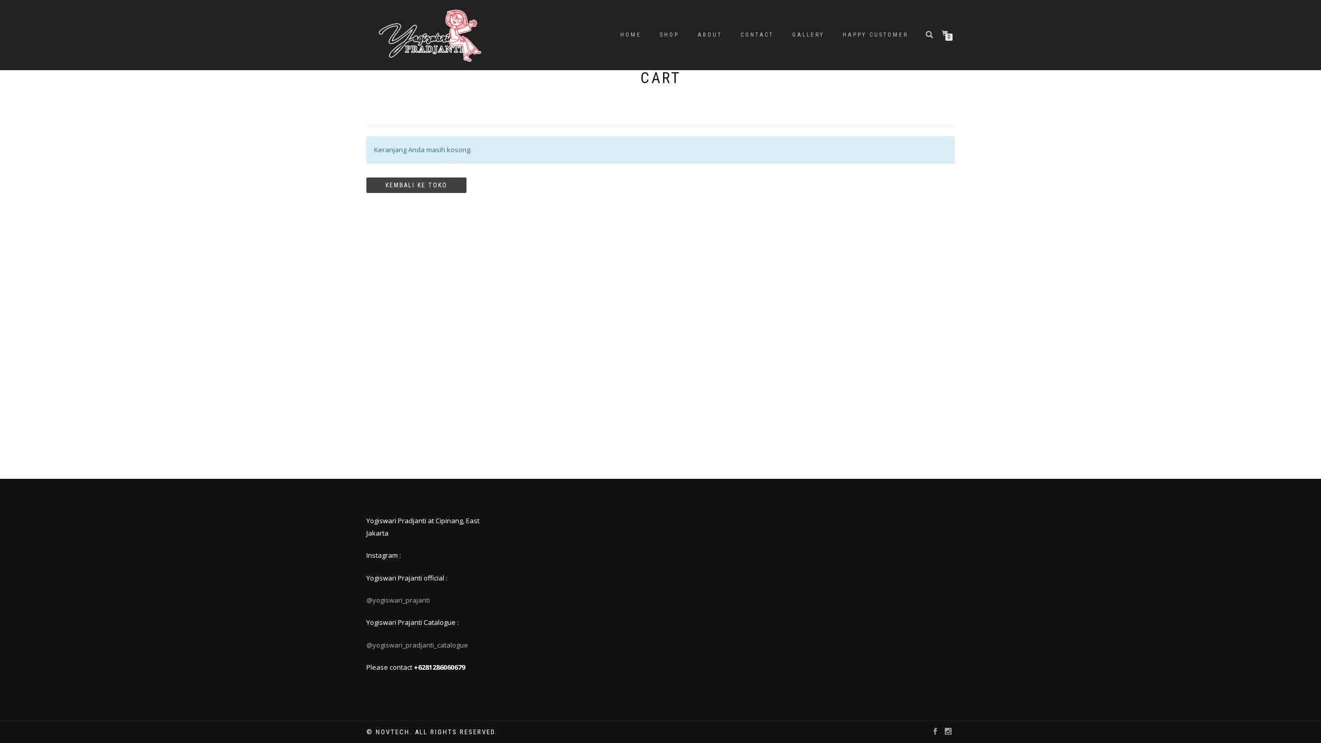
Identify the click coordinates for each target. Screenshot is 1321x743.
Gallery (808, 34)
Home (630, 34)
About (710, 34)
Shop (669, 34)
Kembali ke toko (416, 185)
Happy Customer (875, 34)
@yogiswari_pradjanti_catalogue (417, 645)
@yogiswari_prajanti (398, 600)
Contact (757, 34)
